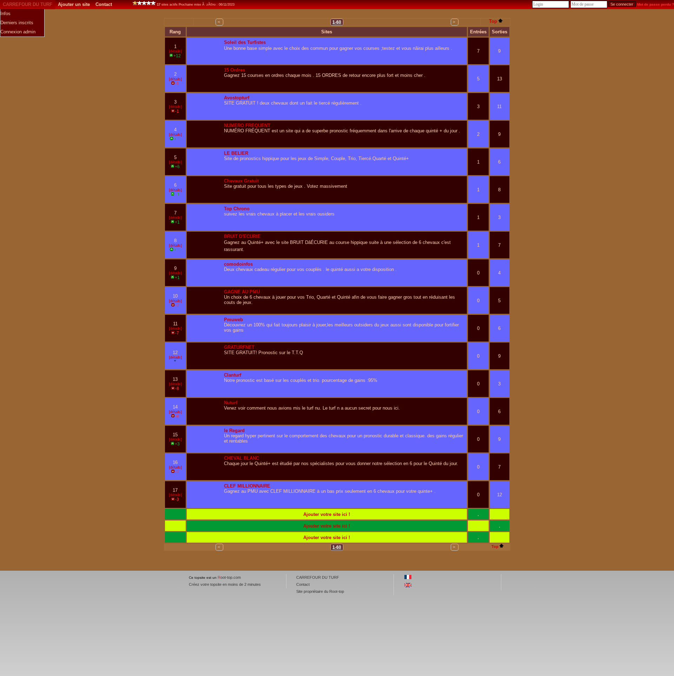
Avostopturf (236, 97)
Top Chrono (237, 208)
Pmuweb (233, 319)
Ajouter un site (74, 4)
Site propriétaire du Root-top (320, 591)
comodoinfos (238, 264)
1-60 (336, 22)
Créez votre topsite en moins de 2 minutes (225, 584)
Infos (5, 13)
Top (493, 21)
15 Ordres (234, 70)
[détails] (175, 51)
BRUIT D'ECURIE (242, 236)
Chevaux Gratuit (241, 181)
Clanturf (232, 375)
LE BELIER (236, 153)
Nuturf (230, 402)
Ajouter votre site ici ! (326, 514)
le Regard (234, 430)
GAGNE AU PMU (242, 291)
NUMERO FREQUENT (247, 125)
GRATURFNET (239, 347)
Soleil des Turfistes (245, 42)
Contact (103, 4)
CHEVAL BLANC (241, 458)
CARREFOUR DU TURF (27, 4)
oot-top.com (229, 577)
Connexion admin (17, 31)
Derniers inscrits (16, 22)
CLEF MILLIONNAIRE (247, 486)
